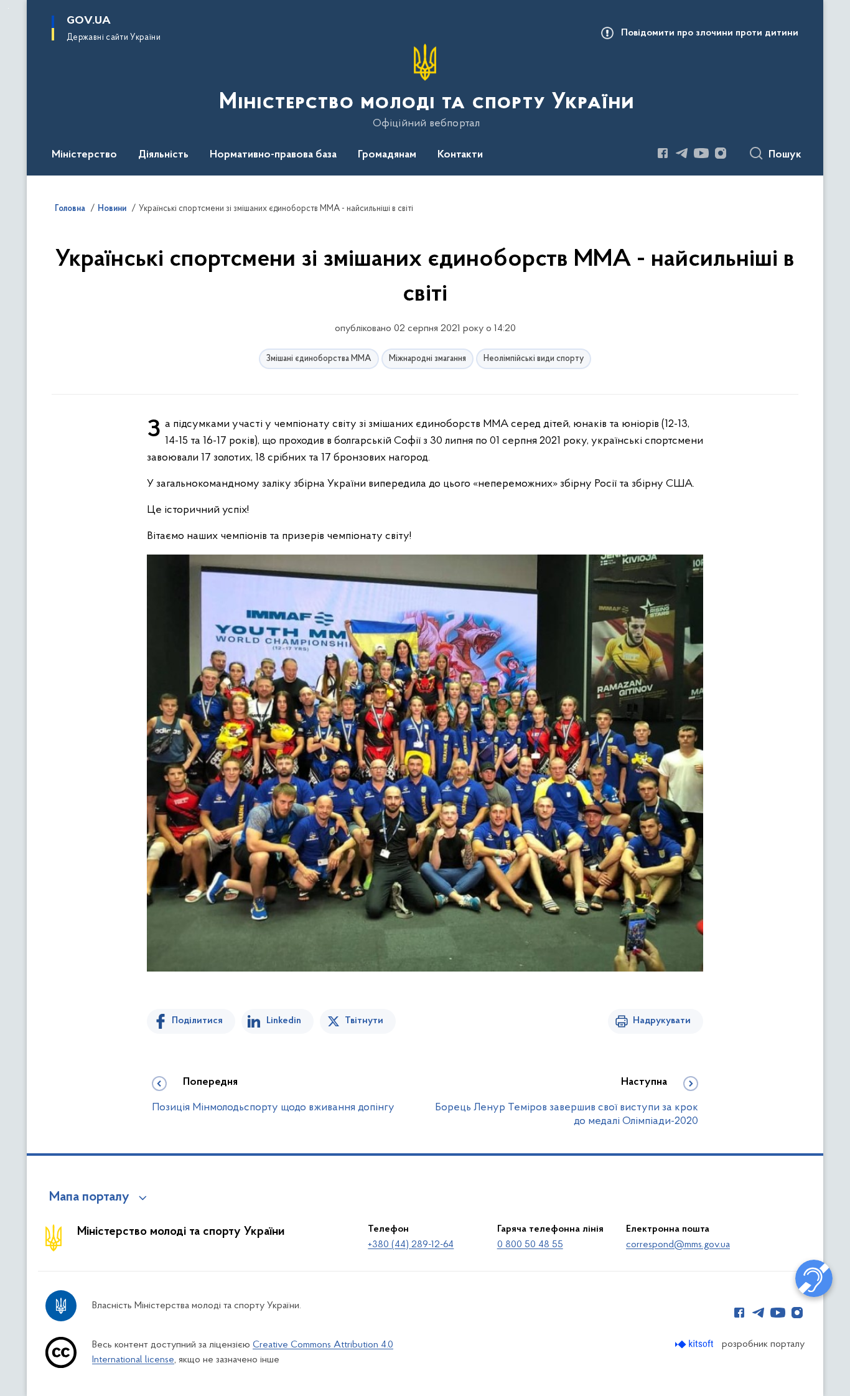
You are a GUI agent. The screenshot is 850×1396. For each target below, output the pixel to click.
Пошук (784, 155)
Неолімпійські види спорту (533, 358)
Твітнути (364, 1021)
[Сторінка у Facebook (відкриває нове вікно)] (662, 153)
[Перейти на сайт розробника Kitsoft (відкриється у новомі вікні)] (695, 1344)
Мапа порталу (89, 1197)
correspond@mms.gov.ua (678, 1245)
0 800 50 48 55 (530, 1245)
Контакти (460, 155)
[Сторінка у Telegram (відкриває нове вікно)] (682, 153)
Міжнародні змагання (427, 358)
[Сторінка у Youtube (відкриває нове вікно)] (701, 153)
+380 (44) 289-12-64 (411, 1245)
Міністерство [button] (84, 155)
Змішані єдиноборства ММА (318, 358)
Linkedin (283, 1021)
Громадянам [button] (387, 155)
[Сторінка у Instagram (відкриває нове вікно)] (720, 153)
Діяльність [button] (163, 155)
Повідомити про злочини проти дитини (709, 33)
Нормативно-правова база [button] (273, 155)
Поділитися (197, 1021)
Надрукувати (662, 1021)
